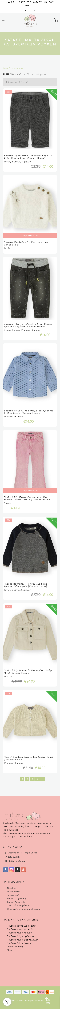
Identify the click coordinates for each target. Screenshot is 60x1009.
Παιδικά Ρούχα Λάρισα (19, 933)
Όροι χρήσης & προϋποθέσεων (23, 909)
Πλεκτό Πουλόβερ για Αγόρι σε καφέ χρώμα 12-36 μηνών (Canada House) (25, 585)
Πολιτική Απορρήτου (18, 905)
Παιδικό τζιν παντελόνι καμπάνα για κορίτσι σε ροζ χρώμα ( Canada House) (27, 498)
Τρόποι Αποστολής (17, 902)
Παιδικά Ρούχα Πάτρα (19, 943)
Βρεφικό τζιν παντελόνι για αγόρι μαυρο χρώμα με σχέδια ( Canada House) (28, 325)
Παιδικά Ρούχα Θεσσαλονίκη (22, 940)
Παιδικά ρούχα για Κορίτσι (21, 926)
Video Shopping (15, 947)
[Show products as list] (7, 74)
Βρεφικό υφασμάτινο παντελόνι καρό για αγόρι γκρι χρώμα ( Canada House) (28, 157)
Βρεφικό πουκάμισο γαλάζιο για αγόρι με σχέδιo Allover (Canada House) (28, 412)
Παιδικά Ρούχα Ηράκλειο (20, 936)
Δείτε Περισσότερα (13, 68)
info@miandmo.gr (17, 861)
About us (11, 888)
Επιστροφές (13, 895)
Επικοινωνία (13, 892)
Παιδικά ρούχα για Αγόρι (20, 929)
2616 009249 (14, 857)
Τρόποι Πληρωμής (16, 899)
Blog (9, 950)
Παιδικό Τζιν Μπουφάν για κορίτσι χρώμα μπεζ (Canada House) (29, 671)
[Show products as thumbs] (4, 74)
